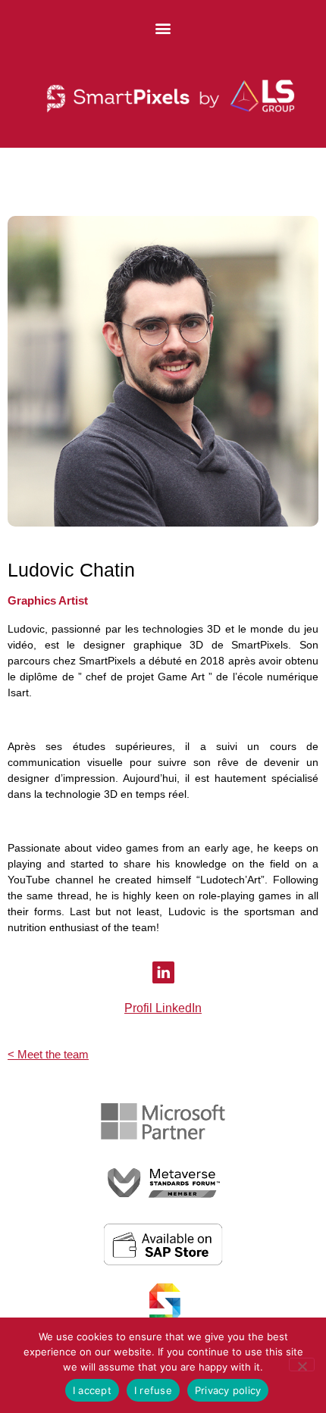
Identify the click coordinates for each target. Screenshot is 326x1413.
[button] (163, 27)
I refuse (153, 1390)
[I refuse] (302, 1364)
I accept (92, 1390)
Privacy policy (228, 1390)
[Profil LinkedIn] (163, 972)
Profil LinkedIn (163, 1008)
